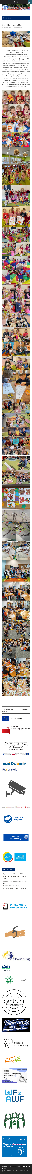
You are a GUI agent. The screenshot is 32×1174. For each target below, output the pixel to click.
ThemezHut (5, 1172)
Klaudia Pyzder (18, 27)
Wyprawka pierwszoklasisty (11, 888)
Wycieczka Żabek (8, 874)
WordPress (15, 1170)
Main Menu (8, 18)
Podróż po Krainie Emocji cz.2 (12, 876)
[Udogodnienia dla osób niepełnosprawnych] (30, 2)
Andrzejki (25, 709)
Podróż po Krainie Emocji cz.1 (12, 881)
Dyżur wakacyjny (8, 886)
